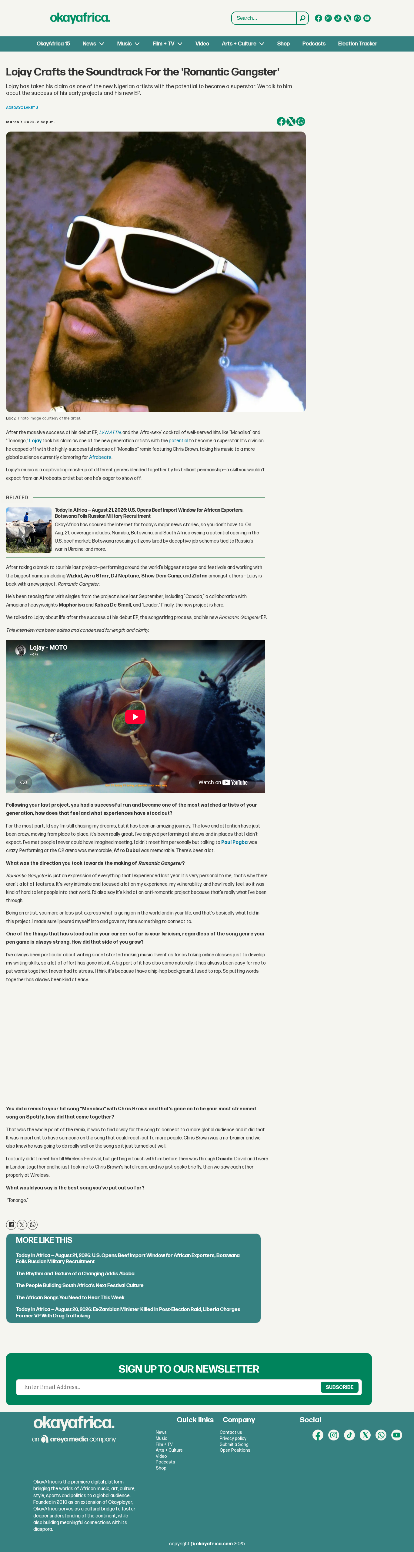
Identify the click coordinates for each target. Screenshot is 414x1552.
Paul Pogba (234, 842)
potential (178, 441)
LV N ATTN (110, 433)
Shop (283, 44)
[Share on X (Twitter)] (290, 121)
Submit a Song (234, 1444)
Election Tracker (357, 44)
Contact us (231, 1432)
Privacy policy (233, 1438)
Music (124, 44)
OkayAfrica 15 (53, 44)
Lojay (35, 441)
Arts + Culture (239, 44)
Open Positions (235, 1450)
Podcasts (314, 44)
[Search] (302, 18)
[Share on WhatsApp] (300, 121)
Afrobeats (100, 457)
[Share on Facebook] (281, 121)
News (89, 44)
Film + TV (163, 44)
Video (202, 44)
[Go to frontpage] (80, 18)
